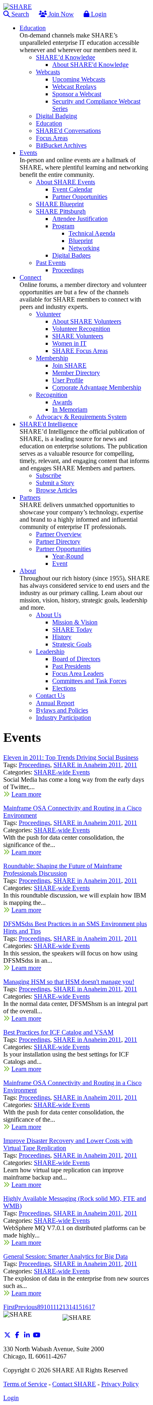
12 (59, 1307)
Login (97, 14)
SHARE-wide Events (62, 772)
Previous (26, 1307)
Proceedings (34, 764)
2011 (130, 764)
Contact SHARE (74, 1384)
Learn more (26, 794)
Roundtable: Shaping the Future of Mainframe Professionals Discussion (62, 869)
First (9, 1307)
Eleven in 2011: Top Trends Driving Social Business (70, 757)
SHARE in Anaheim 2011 (87, 764)
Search (19, 14)
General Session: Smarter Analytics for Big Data (65, 1256)
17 (92, 1307)
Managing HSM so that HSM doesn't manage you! (68, 981)
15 (78, 1307)
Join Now (60, 14)
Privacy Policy (120, 1384)
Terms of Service (25, 1384)
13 (65, 1307)
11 (53, 1307)
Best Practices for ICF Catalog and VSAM (58, 1032)
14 (72, 1307)
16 (85, 1307)
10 (47, 1307)
